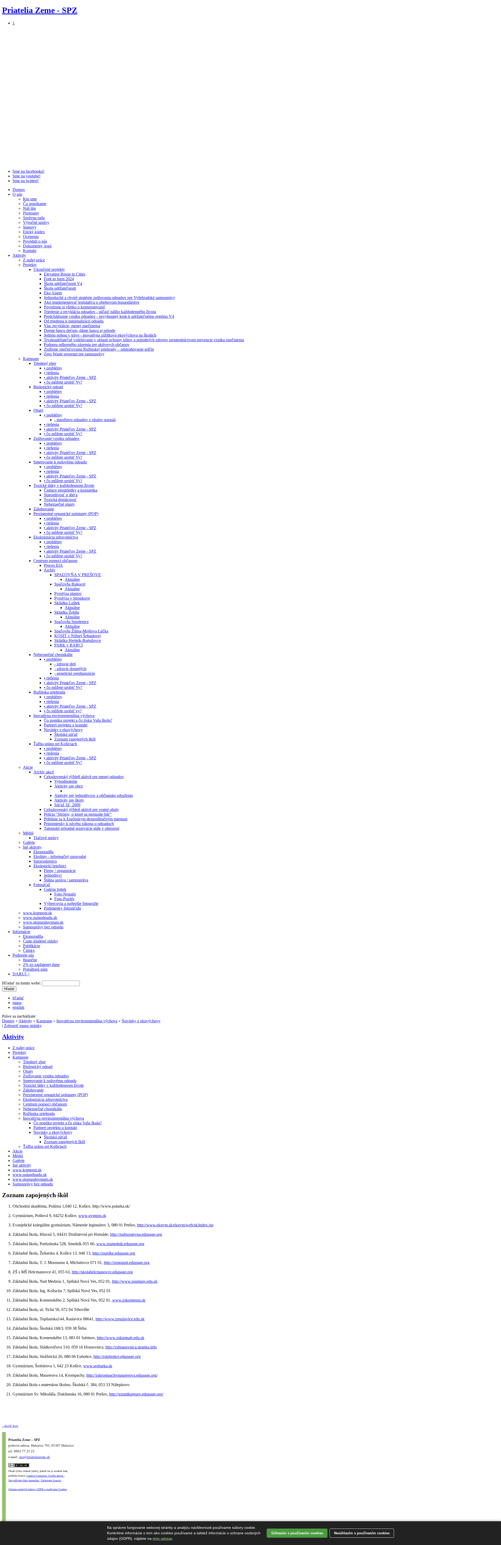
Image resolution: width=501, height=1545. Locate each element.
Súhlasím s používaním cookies (297, 1533)
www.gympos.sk (92, 1215)
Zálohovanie (43, 509)
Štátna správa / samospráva (66, 880)
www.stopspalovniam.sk (43, 922)
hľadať (18, 998)
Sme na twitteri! (26, 180)
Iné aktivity (32, 847)
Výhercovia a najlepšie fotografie (71, 903)
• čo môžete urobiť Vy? (63, 382)
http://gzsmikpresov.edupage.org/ (136, 1394)
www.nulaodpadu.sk (40, 917)
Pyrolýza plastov (68, 593)
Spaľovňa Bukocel (69, 584)
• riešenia (51, 373)
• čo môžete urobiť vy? (63, 711)
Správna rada (34, 218)
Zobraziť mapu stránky (23, 1025)
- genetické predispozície (74, 673)
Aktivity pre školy (69, 800)
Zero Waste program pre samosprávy (74, 354)
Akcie (28, 767)
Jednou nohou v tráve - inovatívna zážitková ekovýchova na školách (100, 335)
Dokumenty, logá (37, 246)
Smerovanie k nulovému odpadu (60, 462)
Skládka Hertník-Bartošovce (77, 640)
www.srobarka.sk (97, 1366)
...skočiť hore (10, 1425)
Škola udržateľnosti (60, 288)
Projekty (30, 265)
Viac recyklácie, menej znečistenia (72, 326)
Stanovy (30, 227)
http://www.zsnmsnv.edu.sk (134, 1281)
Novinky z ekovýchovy (63, 729)
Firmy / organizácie (60, 870)
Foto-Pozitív (64, 899)
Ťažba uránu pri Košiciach (55, 744)
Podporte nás (23, 955)
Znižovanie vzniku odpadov (56, 438)
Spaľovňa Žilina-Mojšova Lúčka (81, 631)
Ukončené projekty (49, 269)
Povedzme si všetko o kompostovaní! (74, 307)
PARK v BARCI (68, 645)
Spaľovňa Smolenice (71, 621)
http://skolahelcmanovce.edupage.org (102, 1272)
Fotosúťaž (41, 884)
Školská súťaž (65, 734)
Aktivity (19, 255)
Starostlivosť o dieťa (60, 495)
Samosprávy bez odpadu (43, 927)
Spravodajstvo (45, 861)
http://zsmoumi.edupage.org (127, 1262)
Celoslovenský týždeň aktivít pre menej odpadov (84, 776)
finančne (30, 960)
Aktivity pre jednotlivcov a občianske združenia (93, 795)
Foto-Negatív (65, 894)
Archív (49, 570)
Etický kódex (34, 232)
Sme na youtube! (26, 176)
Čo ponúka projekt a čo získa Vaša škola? (78, 720)
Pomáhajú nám (35, 969)
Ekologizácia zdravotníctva (55, 537)
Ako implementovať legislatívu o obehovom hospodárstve (91, 302)
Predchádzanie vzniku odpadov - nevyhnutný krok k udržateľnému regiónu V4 (109, 316)
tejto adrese (162, 1538)
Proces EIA (53, 565)
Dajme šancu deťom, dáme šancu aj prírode (79, 330)
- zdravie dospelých (70, 668)
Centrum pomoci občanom (55, 560)
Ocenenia (31, 236)
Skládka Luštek (67, 603)
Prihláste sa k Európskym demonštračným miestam (85, 819)
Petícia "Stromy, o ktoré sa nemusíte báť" (78, 814)
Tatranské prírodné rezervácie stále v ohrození (81, 828)
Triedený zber (44, 363)
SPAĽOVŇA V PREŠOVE (77, 574)
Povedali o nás (35, 241)
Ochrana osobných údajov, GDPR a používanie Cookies (37, 1489)
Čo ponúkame (34, 203)
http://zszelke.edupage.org (113, 1253)
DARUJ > (21, 974)
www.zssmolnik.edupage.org (120, 1244)
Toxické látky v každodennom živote (63, 485)
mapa (17, 1002)
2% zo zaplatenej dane (41, 964)
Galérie (29, 842)
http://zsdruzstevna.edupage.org (136, 1234)
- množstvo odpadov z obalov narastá (85, 419)
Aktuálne (72, 579)
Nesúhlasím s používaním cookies (362, 1533)
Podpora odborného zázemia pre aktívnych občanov (86, 344)
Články (29, 950)
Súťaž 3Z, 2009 (67, 805)
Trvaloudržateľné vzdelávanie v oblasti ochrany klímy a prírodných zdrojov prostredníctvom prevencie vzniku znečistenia (144, 340)
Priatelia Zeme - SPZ (39, 10)
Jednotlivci (53, 875)
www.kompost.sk (37, 913)
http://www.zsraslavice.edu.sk (120, 1319)
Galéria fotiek (55, 889)
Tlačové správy (46, 838)
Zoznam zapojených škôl (75, 739)
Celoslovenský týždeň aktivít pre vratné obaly (81, 809)
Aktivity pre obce (68, 786)
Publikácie (31, 946)
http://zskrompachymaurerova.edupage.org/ (122, 1375)
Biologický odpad (48, 387)
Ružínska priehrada (49, 692)
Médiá (28, 833)
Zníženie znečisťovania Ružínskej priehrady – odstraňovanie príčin (99, 349)
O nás (17, 194)
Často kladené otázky (40, 941)
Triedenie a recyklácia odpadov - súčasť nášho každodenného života (100, 311)
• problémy (53, 368)
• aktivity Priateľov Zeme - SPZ (70, 377)
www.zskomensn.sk (128, 1300)
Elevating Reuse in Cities (64, 274)
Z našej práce (34, 260)
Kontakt (29, 250)
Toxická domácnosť (60, 499)
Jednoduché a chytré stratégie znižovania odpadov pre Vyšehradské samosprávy (109, 297)
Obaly (38, 410)
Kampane (31, 358)
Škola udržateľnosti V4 (63, 283)
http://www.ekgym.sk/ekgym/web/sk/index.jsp (175, 1225)
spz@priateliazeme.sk (34, 1457)
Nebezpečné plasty (59, 504)
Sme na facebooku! (28, 171)
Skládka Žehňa (66, 612)
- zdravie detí (65, 664)
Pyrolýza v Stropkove (72, 598)
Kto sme (30, 199)
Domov (19, 189)
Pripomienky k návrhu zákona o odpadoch (79, 823)
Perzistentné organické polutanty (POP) (65, 513)
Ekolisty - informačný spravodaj (59, 856)
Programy (31, 213)
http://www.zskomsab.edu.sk (120, 1337)
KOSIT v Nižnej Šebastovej (77, 636)
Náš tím (29, 208)
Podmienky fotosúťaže (62, 908)
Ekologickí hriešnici (49, 866)
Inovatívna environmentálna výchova (63, 715)
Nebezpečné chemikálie (53, 654)
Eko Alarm (53, 293)
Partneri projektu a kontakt (65, 725)
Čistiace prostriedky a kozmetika (70, 490)
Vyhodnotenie (65, 781)
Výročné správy (36, 222)
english (18, 1007)
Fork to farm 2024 (59, 279)
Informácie (21, 931)
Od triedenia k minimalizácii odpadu (74, 321)
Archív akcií (43, 772)
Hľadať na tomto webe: (22, 983)
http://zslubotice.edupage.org (117, 1356)
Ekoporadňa (43, 852)
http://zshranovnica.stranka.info (131, 1347)
